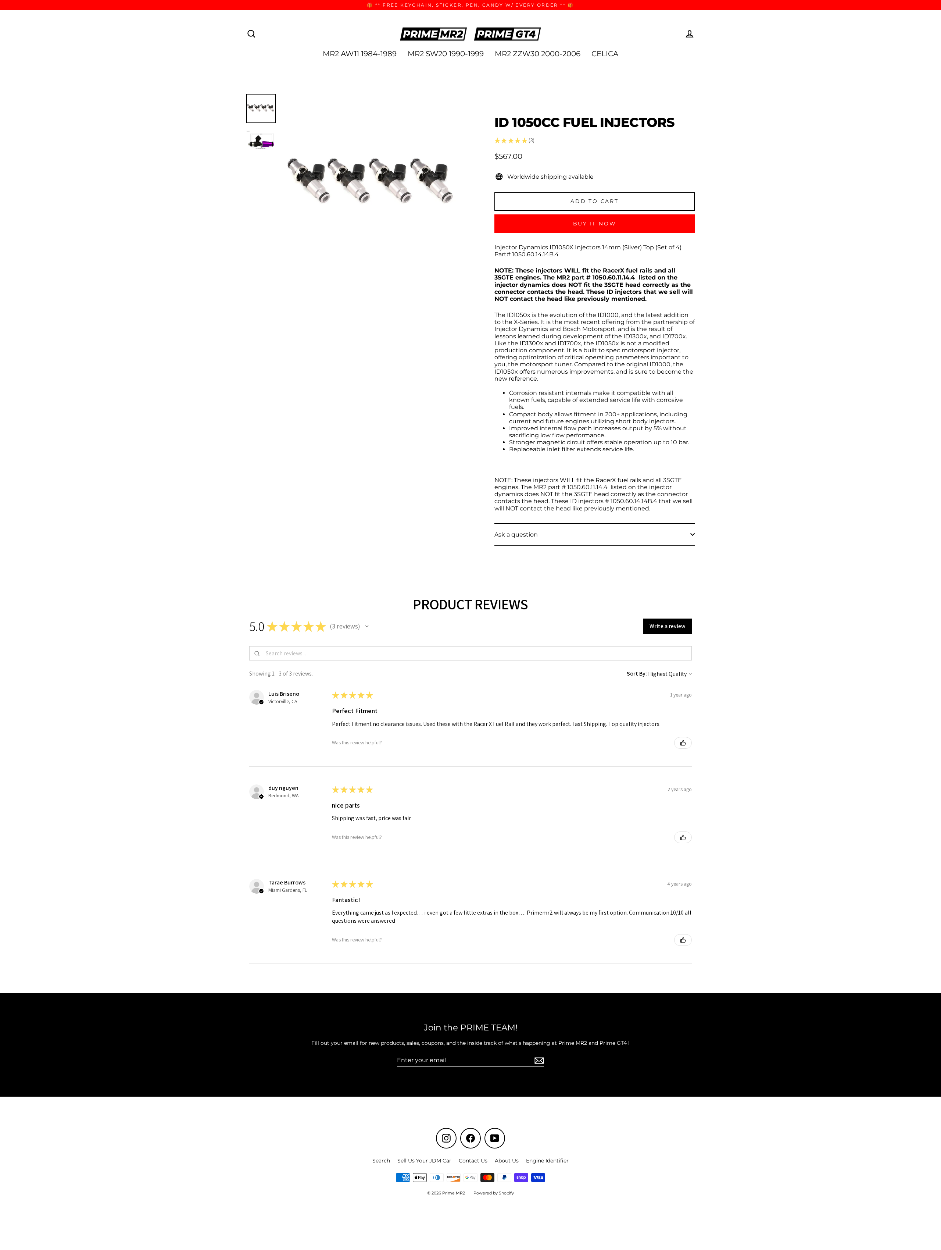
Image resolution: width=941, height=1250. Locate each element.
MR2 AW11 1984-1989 (360, 53)
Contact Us (473, 1160)
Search (381, 1160)
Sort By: (637, 673)
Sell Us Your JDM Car (424, 1160)
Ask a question (516, 534)
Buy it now (594, 223)
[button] (366, 626)
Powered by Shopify (493, 1193)
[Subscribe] (538, 1060)
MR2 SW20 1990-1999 (446, 53)
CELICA (604, 53)
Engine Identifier (547, 1160)
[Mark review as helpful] (683, 743)
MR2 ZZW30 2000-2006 (537, 53)
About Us (507, 1160)
